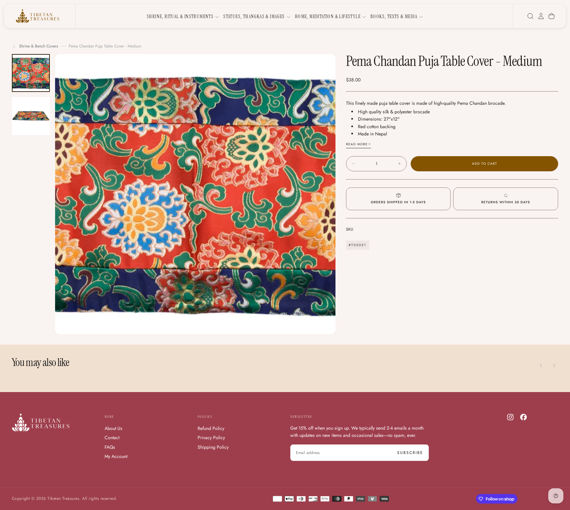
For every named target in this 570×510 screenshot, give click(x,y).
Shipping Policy (213, 447)
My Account (116, 456)
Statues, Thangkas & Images (254, 16)
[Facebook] (523, 417)
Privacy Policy (211, 437)
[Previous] (541, 366)
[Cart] (551, 16)
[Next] (554, 366)
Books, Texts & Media (393, 16)
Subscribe (410, 453)
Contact (112, 437)
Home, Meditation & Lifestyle (328, 16)
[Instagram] (510, 417)
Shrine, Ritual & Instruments (180, 16)
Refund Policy (211, 428)
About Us (113, 428)
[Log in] (541, 16)
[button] (530, 16)
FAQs (110, 447)
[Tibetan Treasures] (41, 422)
